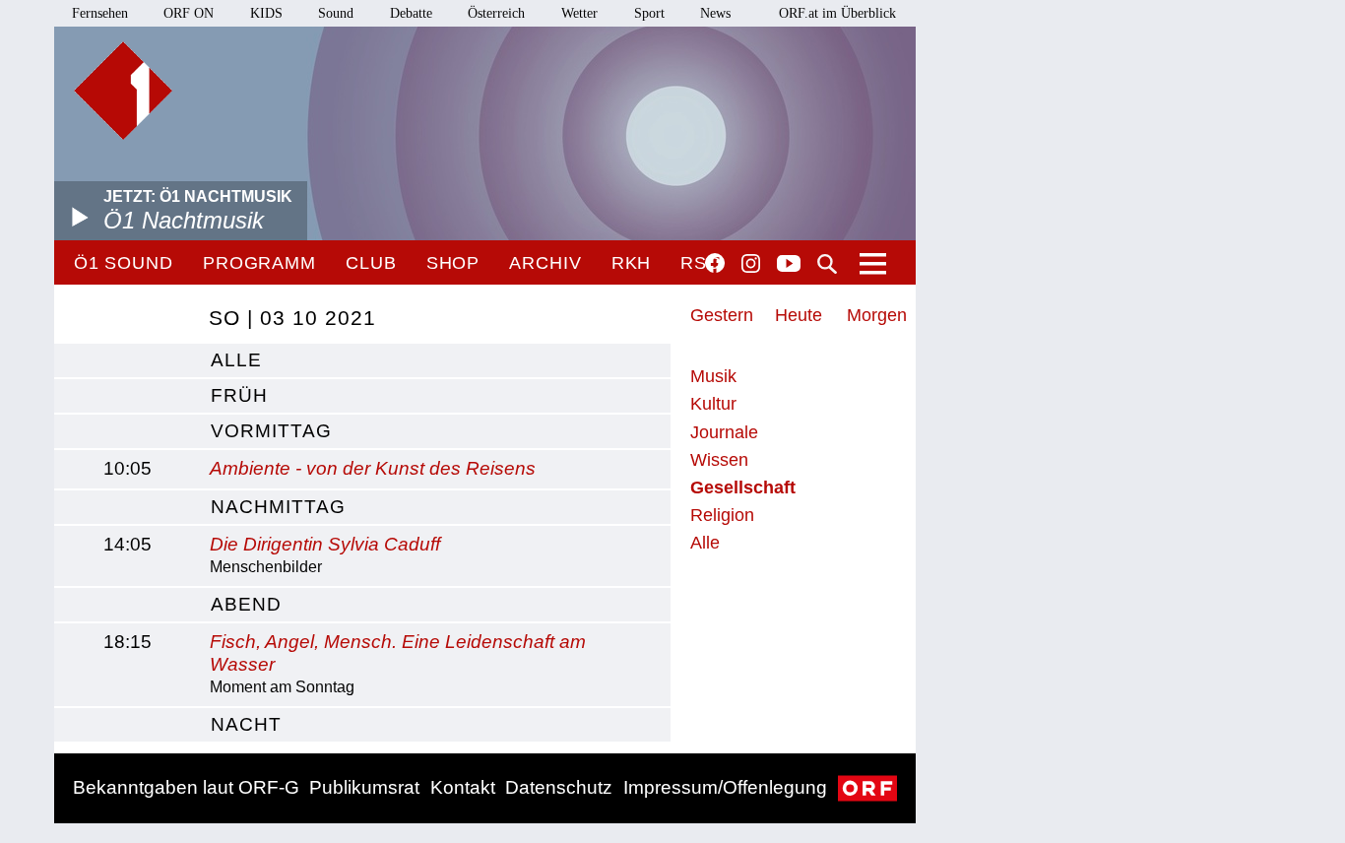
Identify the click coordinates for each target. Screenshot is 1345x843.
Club (371, 263)
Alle (705, 542)
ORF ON (188, 13)
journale (724, 432)
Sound (335, 13)
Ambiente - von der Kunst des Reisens (373, 468)
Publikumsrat (364, 787)
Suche (827, 264)
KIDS (266, 13)
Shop (453, 263)
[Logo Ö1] (123, 90)
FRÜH (239, 395)
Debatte (411, 13)
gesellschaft (743, 487)
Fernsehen (100, 13)
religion (722, 515)
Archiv (545, 263)
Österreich (496, 13)
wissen (719, 460)
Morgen (877, 315)
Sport (649, 13)
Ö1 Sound (123, 263)
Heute (798, 315)
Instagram (750, 264)
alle (236, 360)
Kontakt (462, 787)
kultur (713, 404)
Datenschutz (558, 787)
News (715, 13)
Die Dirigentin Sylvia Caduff (325, 544)
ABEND (246, 604)
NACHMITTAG (278, 506)
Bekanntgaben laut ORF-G (186, 787)
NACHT (246, 724)
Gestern (721, 315)
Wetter (579, 13)
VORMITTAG (271, 431)
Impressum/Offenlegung (725, 787)
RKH (631, 263)
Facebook (715, 263)
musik (713, 376)
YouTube (789, 265)
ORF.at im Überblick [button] (837, 13)
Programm (259, 263)
